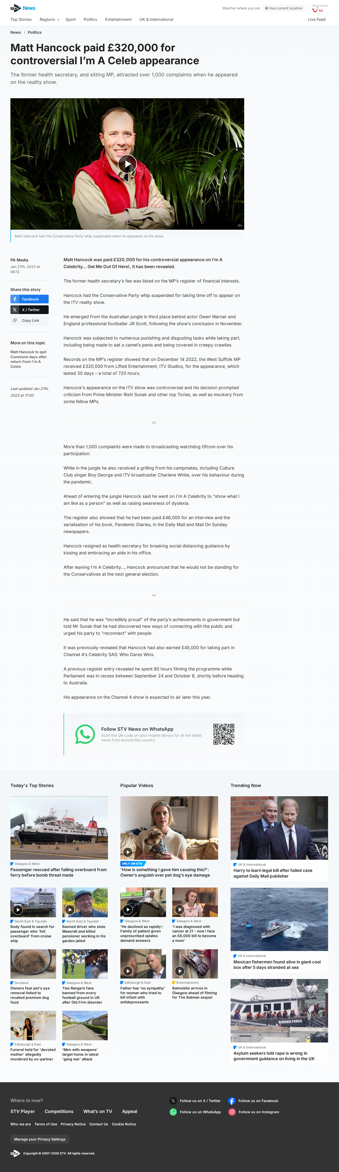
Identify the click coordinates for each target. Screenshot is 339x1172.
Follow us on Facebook (258, 1101)
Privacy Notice (73, 1124)
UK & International (156, 19)
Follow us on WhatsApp (200, 1112)
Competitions (59, 1111)
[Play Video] (127, 163)
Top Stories (21, 19)
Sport (71, 19)
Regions (47, 19)
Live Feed (317, 19)
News (15, 32)
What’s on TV (97, 1111)
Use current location (286, 8)
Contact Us (98, 1124)
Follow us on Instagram (259, 1112)
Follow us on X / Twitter (200, 1101)
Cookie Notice (124, 1124)
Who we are (20, 1124)
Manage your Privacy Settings (40, 1139)
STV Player (22, 1111)
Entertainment (118, 19)
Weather (229, 8)
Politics (90, 19)
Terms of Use (45, 1124)
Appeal (129, 1111)
